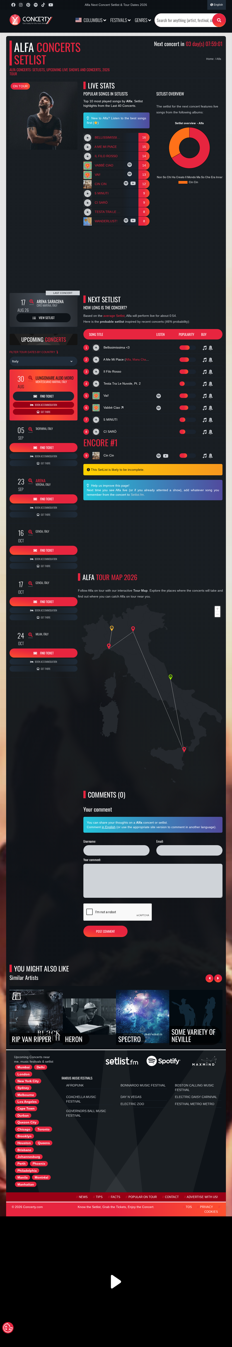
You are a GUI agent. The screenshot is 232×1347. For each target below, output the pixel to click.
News (83, 1197)
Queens (44, 1143)
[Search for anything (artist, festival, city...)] (219, 20)
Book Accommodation (45, 405)
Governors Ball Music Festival (86, 1113)
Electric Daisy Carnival (196, 1097)
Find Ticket (46, 396)
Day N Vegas (131, 1097)
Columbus (93, 20)
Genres (141, 20)
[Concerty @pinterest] (28, 5)
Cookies (211, 1211)
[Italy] (43, 361)
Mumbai (23, 1067)
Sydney (23, 1088)
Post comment (105, 931)
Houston (24, 1143)
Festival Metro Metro (194, 1104)
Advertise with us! (202, 1197)
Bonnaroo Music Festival (143, 1085)
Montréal (41, 1177)
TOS (189, 1207)
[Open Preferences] (8, 1327)
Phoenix (39, 1163)
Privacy (206, 1207)
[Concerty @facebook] (13, 5)
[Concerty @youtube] (50, 5)
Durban (23, 1115)
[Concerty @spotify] (35, 5)
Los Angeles (27, 1101)
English (218, 4)
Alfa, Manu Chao (136, 359)
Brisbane (24, 1150)
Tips (99, 1197)
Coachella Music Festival (81, 1099)
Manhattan (25, 1184)
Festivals (119, 20)
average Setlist (114, 315)
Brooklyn (24, 1136)
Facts (115, 1197)
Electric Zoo (132, 1104)
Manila (22, 1177)
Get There (45, 412)
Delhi (41, 1067)
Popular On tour (142, 1197)
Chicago (23, 1129)
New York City (28, 1081)
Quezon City (26, 1122)
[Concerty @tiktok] (43, 5)
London (23, 1074)
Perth (21, 1163)
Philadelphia (27, 1170)
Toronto (43, 1129)
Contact (172, 1197)
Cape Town (26, 1108)
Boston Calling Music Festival (194, 1087)
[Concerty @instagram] (20, 5)
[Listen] (130, 165)
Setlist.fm (137, 494)
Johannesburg (28, 1157)
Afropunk (75, 1085)
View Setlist (46, 317)
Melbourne (25, 1095)
